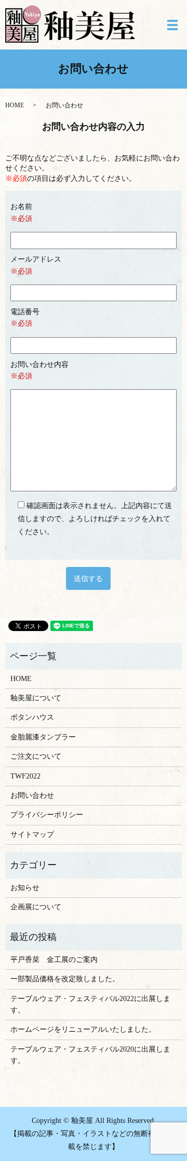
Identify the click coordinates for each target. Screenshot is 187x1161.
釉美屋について (35, 698)
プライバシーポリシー (46, 815)
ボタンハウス (32, 717)
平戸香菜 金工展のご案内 (54, 960)
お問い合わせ (32, 795)
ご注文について (35, 756)
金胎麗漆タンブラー (43, 737)
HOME (14, 105)
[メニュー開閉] (172, 25)
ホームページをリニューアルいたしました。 (83, 1029)
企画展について (35, 907)
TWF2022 (25, 776)
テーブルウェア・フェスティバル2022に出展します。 (90, 1004)
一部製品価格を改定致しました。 (64, 979)
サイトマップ (32, 834)
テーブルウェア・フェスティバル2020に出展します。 (90, 1055)
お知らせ (24, 888)
